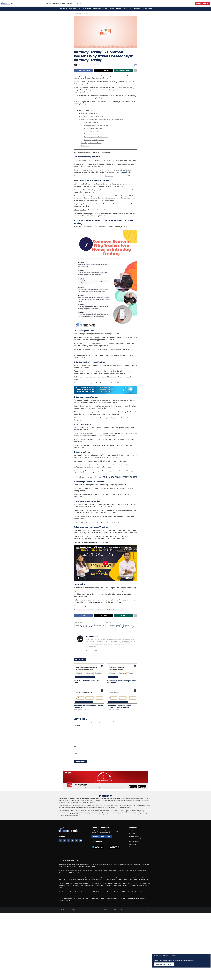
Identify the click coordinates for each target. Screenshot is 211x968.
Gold (60, 887)
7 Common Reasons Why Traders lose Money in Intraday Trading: (104, 119)
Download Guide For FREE (164, 964)
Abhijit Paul (110, 864)
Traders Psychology (122, 879)
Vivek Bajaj (75, 864)
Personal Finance (146, 883)
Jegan (116, 864)
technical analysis (117, 610)
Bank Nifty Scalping (71, 877)
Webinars (56, 3)
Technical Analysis (115, 9)
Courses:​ (61, 870)
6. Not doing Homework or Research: (96, 137)
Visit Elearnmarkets (109, 910)
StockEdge (107, 445)
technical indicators (91, 373)
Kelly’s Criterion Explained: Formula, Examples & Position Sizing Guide (119, 706)
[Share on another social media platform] (135, 70)
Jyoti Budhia (137, 864)
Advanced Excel (142, 870)
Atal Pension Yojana (125, 898)
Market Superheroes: (65, 864)
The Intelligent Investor (100, 892)
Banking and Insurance (136, 885)
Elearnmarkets (83, 65)
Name (76, 746)
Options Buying (63, 879)
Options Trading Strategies (100, 877)
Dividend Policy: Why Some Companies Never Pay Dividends (122, 682)
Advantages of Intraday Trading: (91, 143)
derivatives (109, 176)
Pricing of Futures (136, 883)
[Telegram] (80, 840)
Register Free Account (101, 836)
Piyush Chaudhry (71, 866)
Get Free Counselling (143, 910)
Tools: (60, 898)
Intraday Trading (98, 522)
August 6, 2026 (111, 709)
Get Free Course (202, 3)
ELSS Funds (125, 885)
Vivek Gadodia (145, 864)
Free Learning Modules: (65, 883)
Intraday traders (80, 210)
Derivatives (72, 9)
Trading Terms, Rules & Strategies (85, 677)
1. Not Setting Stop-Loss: (91, 122)
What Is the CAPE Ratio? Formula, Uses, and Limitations (88, 706)
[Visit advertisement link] (105, 390)
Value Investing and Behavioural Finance (70, 894)
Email (76, 753)
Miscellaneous (147, 9)
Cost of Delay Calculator (138, 898)
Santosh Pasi (81, 866)
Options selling (113, 877)
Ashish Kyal (94, 864)
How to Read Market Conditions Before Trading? (87, 682)
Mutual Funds (127, 9)
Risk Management (95, 879)
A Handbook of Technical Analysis (165, 956)
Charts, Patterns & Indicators (84, 702)
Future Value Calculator (98, 898)
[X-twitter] (64, 840)
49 (85, 685)
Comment (77, 725)
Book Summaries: (64, 892)
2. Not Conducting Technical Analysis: (96, 125)
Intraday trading (80, 184)
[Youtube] (76, 840)
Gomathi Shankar (90, 866)
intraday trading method (102, 610)
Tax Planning (139, 877)
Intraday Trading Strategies (84, 877)
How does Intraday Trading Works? (92, 116)
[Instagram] (68, 840)
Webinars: (62, 877)
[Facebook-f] (60, 840)
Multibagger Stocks (144, 879)
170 (118, 709)
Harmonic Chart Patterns (110, 870)
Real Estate (146, 885)
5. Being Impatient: (90, 134)
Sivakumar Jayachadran (125, 864)
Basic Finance (63, 9)
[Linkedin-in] (72, 840)
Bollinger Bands (126, 883)
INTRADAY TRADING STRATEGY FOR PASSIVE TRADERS (116, 477)
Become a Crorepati (64, 900)
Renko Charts (105, 879)
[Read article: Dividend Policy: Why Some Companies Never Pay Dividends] (122, 671)
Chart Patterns (108, 885)
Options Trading (69, 870)
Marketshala (137, 9)
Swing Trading (97, 883)
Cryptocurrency (63, 873)
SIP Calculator (77, 898)
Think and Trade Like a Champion (132, 892)
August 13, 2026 (111, 685)
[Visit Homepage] (7, 3)
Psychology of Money (87, 892)
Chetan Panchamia (84, 864)
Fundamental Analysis (100, 9)
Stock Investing (99, 870)
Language (69, 3)
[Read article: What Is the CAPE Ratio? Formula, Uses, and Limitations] (89, 696)
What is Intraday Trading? (89, 113)
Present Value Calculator (112, 898)
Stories (62, 3)
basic (80, 610)
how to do (121, 170)
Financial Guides (132, 910)
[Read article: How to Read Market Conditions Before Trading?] (89, 671)
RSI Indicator (117, 883)
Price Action (121, 877)
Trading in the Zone (87, 894)
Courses (48, 3)
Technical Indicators (89, 885)
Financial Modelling (108, 883)
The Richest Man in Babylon (114, 892)
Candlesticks (100, 885)
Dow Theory (78, 870)
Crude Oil (112, 879)
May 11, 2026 (93, 65)
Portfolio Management (83, 879)
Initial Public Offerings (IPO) (66, 885)
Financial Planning (85, 9)
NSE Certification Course (75, 873)
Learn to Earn (97, 894)
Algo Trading (121, 870)
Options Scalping (88, 883)
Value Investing (79, 885)
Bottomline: (85, 146)
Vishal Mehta (62, 866)
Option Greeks (117, 885)
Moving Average (133, 879)
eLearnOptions (86, 898)
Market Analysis (112, 677)
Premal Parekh (102, 864)
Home (75, 13)
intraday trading (126, 172)
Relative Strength (130, 877)
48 (118, 685)
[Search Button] (162, 3)
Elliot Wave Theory (131, 870)
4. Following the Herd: (91, 131)
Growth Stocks (72, 879)
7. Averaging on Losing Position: (94, 140)
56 (85, 709)
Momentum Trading (88, 870)
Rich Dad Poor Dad (75, 892)
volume (109, 371)
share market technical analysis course (88, 602)
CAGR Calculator (68, 898)
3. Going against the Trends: (93, 128)
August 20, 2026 (79, 685)
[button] (181, 956)
